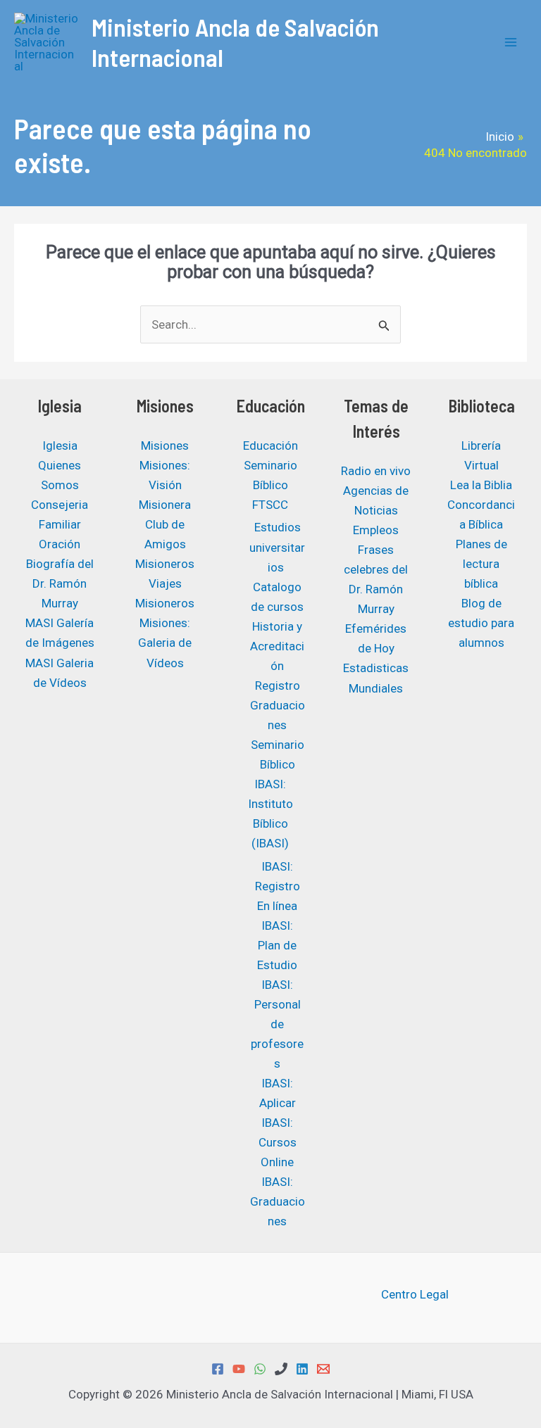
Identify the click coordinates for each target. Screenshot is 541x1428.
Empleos (376, 530)
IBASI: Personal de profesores (277, 1024)
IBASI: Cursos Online (278, 1142)
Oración (59, 544)
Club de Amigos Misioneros (164, 544)
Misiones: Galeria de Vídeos (165, 642)
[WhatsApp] (260, 1369)
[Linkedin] (302, 1369)
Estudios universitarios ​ (277, 547)
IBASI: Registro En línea (277, 886)
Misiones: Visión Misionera (165, 485)
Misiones (165, 445)
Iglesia (59, 445)
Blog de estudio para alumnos (481, 623)
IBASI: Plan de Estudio (277, 945)
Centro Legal (415, 1294)
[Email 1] (323, 1369)
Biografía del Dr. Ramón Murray (60, 583)
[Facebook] (217, 1369)
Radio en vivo (376, 471)
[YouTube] (238, 1369)
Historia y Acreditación (277, 646)
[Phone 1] (281, 1369)
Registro (277, 685)
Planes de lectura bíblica (481, 563)
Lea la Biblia (481, 485)
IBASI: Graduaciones (277, 1201)
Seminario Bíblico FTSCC (270, 485)
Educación (270, 445)
